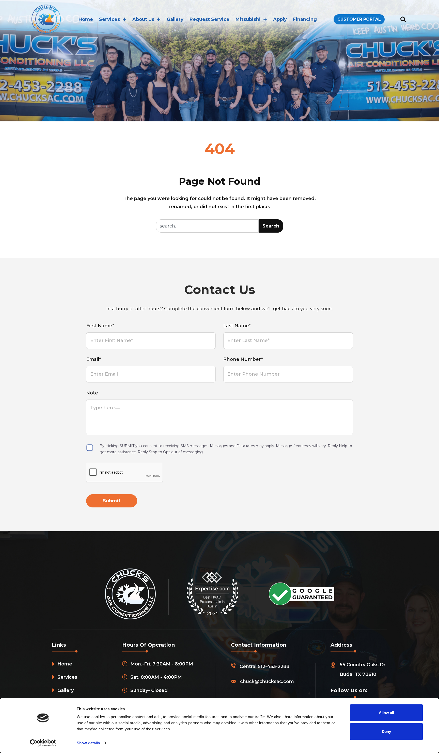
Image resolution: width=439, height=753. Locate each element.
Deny (386, 731)
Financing (305, 19)
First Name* (100, 326)
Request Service (209, 19)
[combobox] (207, 226)
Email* (93, 359)
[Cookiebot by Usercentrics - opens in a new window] (43, 743)
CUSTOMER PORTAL (359, 19)
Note (92, 393)
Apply (280, 19)
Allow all (386, 713)
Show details (88, 743)
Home (86, 19)
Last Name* (237, 326)
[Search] (403, 19)
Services (109, 19)
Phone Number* (243, 359)
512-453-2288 (273, 666)
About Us (143, 19)
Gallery (175, 19)
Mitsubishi (248, 19)
